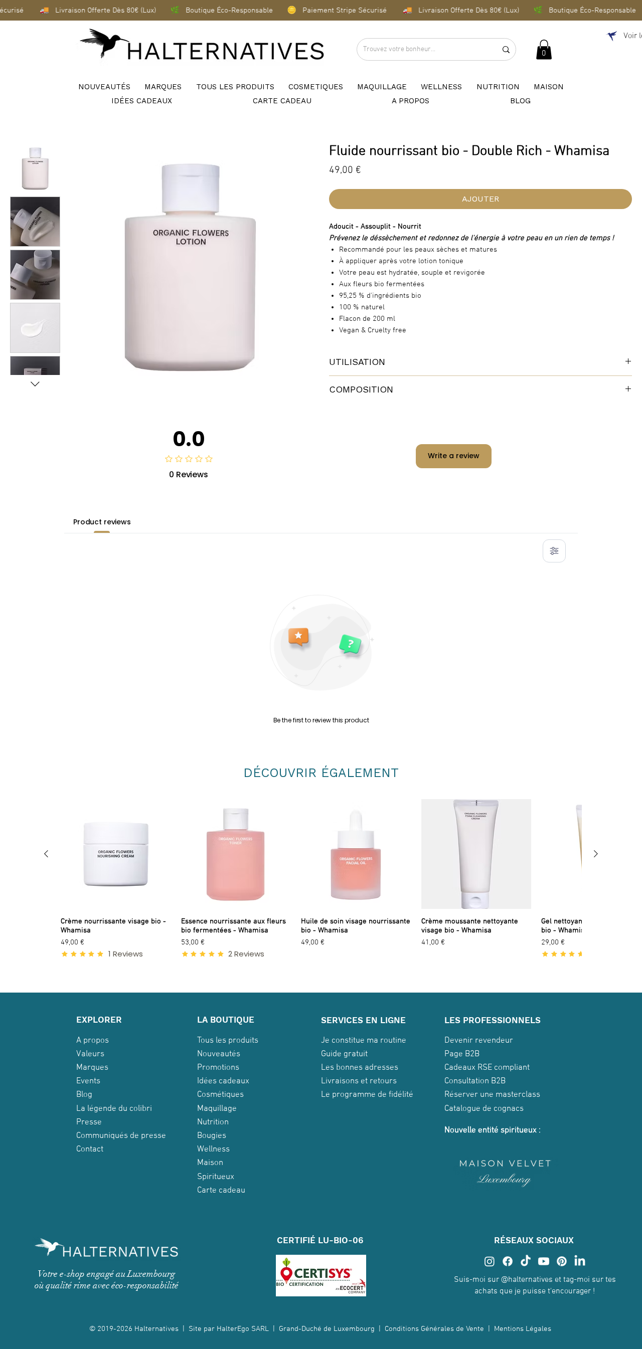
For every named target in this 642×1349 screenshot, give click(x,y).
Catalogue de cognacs (484, 1109)
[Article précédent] (46, 854)
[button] (544, 49)
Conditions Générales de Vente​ (434, 1328)
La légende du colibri (114, 1109)
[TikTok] (525, 1261)
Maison (210, 1163)
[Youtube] (543, 1261)
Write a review (453, 456)
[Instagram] (489, 1261)
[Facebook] (507, 1261)
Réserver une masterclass (492, 1095)
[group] (321, 884)
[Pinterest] (561, 1261)
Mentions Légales (523, 1328)
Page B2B (461, 1054)
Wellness (213, 1149)
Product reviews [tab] (102, 522)
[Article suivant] (596, 854)
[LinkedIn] (579, 1261)
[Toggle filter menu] (554, 550)
